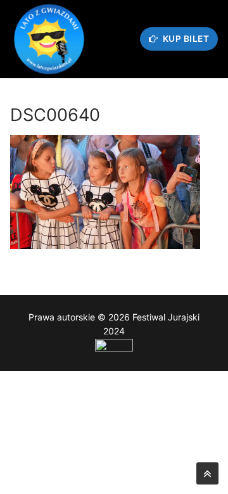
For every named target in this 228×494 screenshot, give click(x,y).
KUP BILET (184, 39)
